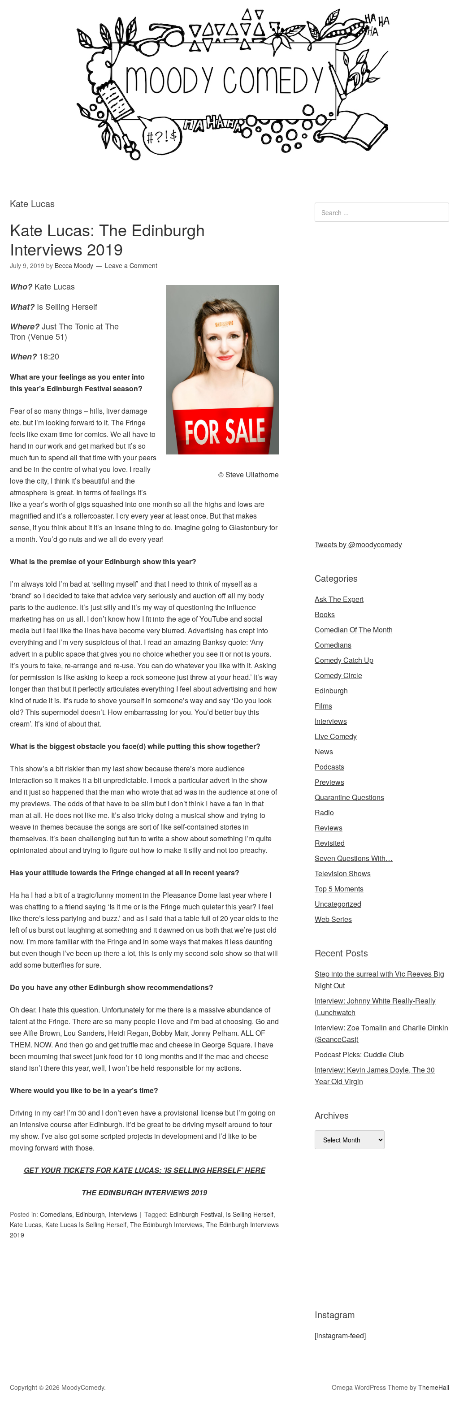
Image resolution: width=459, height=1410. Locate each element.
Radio (324, 812)
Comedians (56, 1214)
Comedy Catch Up (344, 660)
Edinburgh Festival (195, 1214)
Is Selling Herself (249, 1214)
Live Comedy (336, 736)
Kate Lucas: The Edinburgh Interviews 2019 (107, 239)
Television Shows (343, 873)
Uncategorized (338, 904)
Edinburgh (90, 1214)
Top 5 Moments (339, 888)
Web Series (333, 919)
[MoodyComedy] (229, 153)
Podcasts (329, 766)
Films (323, 706)
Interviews (122, 1214)
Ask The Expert (339, 599)
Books (325, 614)
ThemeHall (433, 1387)
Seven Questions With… (354, 858)
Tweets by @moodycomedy (358, 544)
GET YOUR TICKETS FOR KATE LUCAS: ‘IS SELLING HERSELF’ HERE (144, 1170)
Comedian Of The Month (354, 629)
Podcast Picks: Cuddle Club (359, 1054)
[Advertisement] (382, 378)
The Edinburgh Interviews (166, 1224)
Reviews (328, 827)
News (324, 751)
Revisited (330, 843)
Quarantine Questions (349, 797)
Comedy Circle (338, 675)
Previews (329, 782)
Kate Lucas (26, 1224)
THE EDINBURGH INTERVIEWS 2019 (144, 1192)
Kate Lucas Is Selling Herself (85, 1224)
